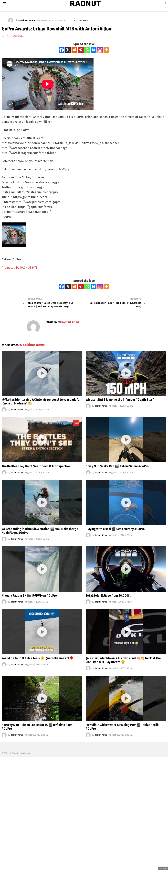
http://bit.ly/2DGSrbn (13, 36)
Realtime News (32, 345)
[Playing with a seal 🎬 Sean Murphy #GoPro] (126, 502)
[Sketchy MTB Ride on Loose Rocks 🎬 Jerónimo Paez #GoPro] (42, 698)
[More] (106, 50)
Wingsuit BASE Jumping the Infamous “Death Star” (120, 400)
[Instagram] (100, 50)
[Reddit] (74, 50)
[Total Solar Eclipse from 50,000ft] (126, 569)
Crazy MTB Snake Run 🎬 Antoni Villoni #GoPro (117, 466)
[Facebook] (61, 50)
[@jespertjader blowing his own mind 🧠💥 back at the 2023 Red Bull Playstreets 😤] (126, 632)
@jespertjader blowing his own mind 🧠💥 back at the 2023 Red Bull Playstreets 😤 (123, 660)
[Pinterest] (81, 50)
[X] (68, 50)
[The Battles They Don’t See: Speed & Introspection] (42, 439)
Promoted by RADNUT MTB (20, 267)
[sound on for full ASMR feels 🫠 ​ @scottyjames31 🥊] (42, 632)
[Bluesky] (93, 50)
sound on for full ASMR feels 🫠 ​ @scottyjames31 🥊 (38, 658)
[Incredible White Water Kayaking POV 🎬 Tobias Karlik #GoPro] (126, 698)
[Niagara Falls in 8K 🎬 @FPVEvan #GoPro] (42, 569)
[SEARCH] (165, 3)
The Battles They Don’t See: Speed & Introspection (36, 466)
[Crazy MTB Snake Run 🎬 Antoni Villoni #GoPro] (126, 439)
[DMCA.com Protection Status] (84, 868)
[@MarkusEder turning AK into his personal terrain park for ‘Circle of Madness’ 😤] (42, 373)
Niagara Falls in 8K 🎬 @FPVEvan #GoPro (29, 595)
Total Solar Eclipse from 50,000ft (108, 595)
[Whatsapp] (87, 50)
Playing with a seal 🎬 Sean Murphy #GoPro (115, 529)
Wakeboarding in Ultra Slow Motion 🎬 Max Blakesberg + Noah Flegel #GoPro (40, 531)
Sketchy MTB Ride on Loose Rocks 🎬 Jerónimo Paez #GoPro (37, 727)
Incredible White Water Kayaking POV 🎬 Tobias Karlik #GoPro (122, 727)
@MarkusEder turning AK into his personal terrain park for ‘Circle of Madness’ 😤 (41, 401)
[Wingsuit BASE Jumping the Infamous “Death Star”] (126, 373)
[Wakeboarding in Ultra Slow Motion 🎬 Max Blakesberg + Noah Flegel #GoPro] (42, 502)
